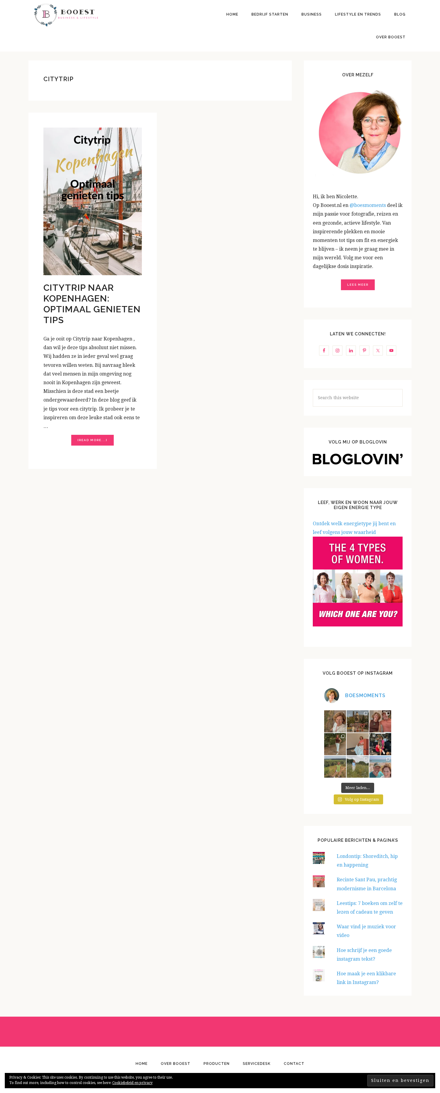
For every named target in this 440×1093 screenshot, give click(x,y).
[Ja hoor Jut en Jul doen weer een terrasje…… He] (380, 721)
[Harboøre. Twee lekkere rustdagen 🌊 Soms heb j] (380, 767)
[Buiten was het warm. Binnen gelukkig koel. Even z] (358, 744)
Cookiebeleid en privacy (132, 1083)
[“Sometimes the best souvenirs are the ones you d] (335, 744)
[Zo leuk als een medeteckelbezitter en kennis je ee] (335, 721)
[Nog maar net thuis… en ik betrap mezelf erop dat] (335, 767)
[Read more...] (96, 442)
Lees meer (357, 284)
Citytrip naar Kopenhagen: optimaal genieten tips (92, 303)
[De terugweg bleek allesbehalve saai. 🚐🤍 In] (358, 767)
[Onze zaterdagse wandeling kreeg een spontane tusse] (380, 744)
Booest (65, 15)
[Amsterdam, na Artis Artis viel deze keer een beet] (358, 721)
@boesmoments (368, 205)
